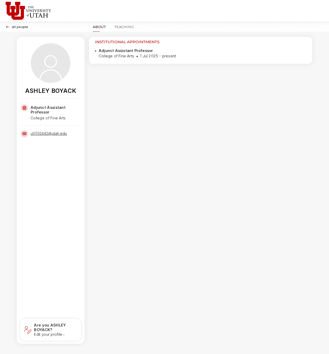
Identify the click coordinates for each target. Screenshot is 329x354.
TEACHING (124, 27)
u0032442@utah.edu (49, 133)
